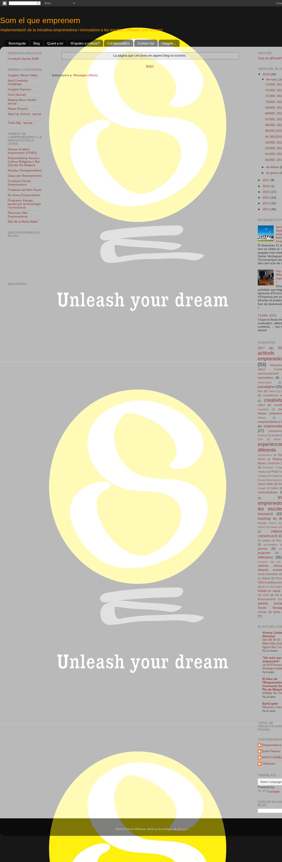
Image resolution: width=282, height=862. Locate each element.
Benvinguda (17, 43)
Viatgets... (169, 43)
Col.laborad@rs (118, 43)
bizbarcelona (264, 382)
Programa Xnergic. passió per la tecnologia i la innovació (24, 204)
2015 (267, 192)
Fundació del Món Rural (24, 190)
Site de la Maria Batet (23, 221)
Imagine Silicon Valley (23, 75)
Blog (36, 43)
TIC (267, 586)
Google (261, 488)
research (262, 561)
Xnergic (262, 612)
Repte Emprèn (18, 108)
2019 (267, 74)
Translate (273, 791)
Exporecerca (265, 455)
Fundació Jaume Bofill (23, 58)
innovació (265, 514)
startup (266, 578)
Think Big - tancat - (21, 123)
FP (272, 471)
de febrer (273, 167)
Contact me (145, 43)
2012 (267, 209)
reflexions (265, 557)
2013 (267, 203)
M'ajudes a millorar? (85, 43)
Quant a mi (55, 43)
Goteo (274, 488)
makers (262, 527)
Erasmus (262, 435)
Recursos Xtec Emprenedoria (18, 214)
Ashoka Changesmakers (25, 170)
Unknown (268, 763)
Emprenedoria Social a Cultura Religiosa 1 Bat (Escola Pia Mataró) (24, 161)
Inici (150, 66)
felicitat (261, 459)
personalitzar (271, 544)
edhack (262, 417)
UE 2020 (263, 595)
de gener (273, 173)
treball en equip (269, 590)
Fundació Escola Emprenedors (19, 182)
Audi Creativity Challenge (18, 82)
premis (262, 548)
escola (276, 435)
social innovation (268, 574)
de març (272, 79)
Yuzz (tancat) (17, 94)
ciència (272, 391)
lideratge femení (267, 523)
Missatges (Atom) (85, 75)
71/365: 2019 (267, 315)
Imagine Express (19, 89)
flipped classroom (269, 463)
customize (263, 409)
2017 (267, 180)
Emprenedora (271, 745)
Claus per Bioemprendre (25, 175)
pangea (266, 540)
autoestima (265, 377)
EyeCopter (270, 703)
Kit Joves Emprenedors (24, 195)
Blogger (182, 829)
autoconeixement (268, 373)
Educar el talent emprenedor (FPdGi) (22, 151)
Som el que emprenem (40, 20)
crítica (261, 405)
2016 (267, 186)
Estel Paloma (271, 751)
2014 (267, 197)
